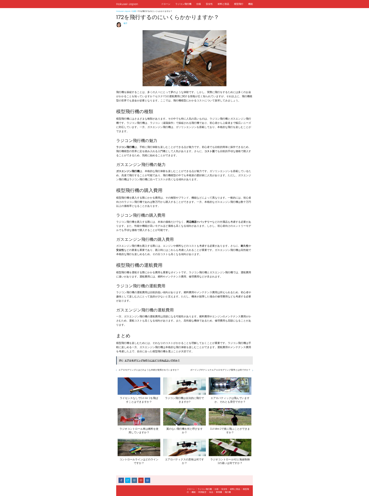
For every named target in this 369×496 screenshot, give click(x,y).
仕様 (198, 4)
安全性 (209, 4)
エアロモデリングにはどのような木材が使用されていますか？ (148, 369)
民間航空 (202, 492)
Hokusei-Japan (127, 4)
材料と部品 (223, 4)
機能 (250, 4)
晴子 (125, 23)
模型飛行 (238, 4)
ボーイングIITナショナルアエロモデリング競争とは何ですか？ (220, 369)
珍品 (211, 492)
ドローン (165, 4)
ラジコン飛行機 (183, 4)
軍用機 (219, 492)
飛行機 (228, 492)
